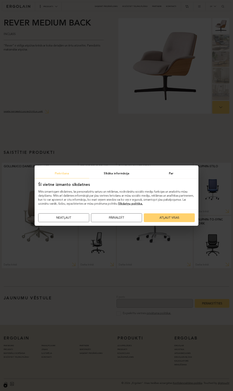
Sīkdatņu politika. (130, 203)
